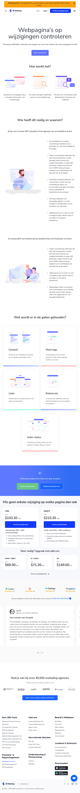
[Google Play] (66, 773)
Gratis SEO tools (34, 744)
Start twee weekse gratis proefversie (40, 698)
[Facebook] (64, 784)
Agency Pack (32, 727)
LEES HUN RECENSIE (60, 598)
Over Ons (58, 724)
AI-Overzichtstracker (9, 745)
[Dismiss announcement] (74, 3)
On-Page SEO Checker (10, 727)
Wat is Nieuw (59, 727)
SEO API (31, 741)
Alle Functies (6, 748)
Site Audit (5, 724)
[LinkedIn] (76, 784)
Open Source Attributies (63, 756)
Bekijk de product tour (51, 486)
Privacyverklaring (60, 747)
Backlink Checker (8, 733)
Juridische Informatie (62, 753)
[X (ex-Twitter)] (68, 784)
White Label (32, 730)
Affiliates (31, 764)
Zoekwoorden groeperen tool (12, 736)
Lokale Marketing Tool (35, 721)
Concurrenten (59, 736)
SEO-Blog (58, 721)
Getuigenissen (60, 730)
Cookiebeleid (59, 750)
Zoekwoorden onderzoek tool (12, 739)
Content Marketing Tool (36, 724)
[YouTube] (72, 784)
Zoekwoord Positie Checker (11, 721)
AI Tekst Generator (34, 747)
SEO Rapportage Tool (9, 764)
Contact (31, 761)
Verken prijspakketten (39, 574)
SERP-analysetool (8, 730)
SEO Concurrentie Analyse (11, 742)
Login (45, 11)
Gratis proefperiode (60, 11)
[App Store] (66, 768)
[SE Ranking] (15, 10)
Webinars (58, 733)
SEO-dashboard (7, 767)
